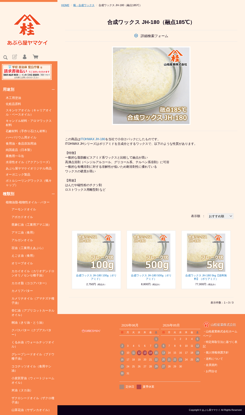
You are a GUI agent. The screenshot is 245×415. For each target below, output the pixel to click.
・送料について (213, 358)
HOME (65, 5)
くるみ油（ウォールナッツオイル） (32, 344)
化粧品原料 (13, 104)
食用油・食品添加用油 (21, 143)
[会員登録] (14, 57)
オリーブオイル (22, 263)
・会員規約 (210, 364)
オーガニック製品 (18, 174)
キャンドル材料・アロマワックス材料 (29, 123)
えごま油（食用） (23, 255)
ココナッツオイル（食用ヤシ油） (31, 368)
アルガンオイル (22, 240)
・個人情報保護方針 (216, 352)
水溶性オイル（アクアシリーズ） (29, 162)
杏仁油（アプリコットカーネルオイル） (32, 312)
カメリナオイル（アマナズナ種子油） (32, 300)
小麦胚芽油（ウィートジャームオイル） (32, 380)
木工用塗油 (13, 97)
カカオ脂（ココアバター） (29, 283)
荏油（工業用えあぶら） (28, 248)
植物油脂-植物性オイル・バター (28, 202)
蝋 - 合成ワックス (84, 5)
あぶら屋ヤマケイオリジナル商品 (29, 168)
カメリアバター (22, 290)
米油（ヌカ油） (22, 390)
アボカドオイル (22, 217)
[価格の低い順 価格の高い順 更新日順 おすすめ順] (221, 216)
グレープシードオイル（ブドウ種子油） (32, 356)
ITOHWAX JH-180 (92, 139)
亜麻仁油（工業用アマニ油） (31, 224)
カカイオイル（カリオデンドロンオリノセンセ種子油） (32, 273)
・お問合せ (210, 371)
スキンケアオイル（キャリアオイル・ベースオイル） (29, 112)
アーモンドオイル (23, 209)
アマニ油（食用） (23, 232)
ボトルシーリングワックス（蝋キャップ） (29, 182)
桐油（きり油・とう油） (28, 322)
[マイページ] (24, 57)
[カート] (34, 57)
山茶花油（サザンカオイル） (31, 410)
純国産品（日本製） (19, 149)
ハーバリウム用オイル (21, 137)
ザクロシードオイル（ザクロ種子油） (32, 400)
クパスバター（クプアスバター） (31, 332)
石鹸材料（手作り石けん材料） (27, 131)
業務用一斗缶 (15, 156)
